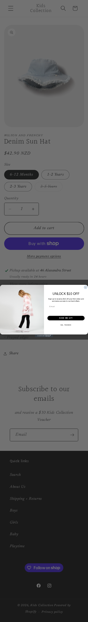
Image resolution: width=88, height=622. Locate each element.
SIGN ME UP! (66, 318)
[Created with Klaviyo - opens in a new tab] (44, 335)
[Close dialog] (85, 287)
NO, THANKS (66, 324)
